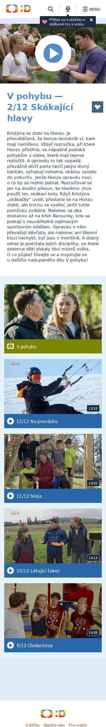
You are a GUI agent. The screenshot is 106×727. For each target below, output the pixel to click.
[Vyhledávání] (50, 9)
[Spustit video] (53, 53)
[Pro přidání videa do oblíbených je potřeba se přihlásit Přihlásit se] (97, 107)
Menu (94, 9)
